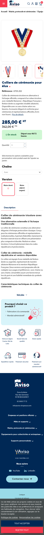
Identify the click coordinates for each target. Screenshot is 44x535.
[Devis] (36, 4)
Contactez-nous (20, 479)
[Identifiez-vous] (32, 4)
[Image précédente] (3, 71)
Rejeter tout (22, 530)
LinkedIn (31, 471)
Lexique (22, 495)
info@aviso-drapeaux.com (22, 406)
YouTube (16, 471)
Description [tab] (9, 208)
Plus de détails (17, 114)
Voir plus (20, 295)
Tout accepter (22, 523)
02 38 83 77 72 (22, 401)
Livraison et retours (22, 498)
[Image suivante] (40, 71)
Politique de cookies (9, 517)
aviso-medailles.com (22, 458)
